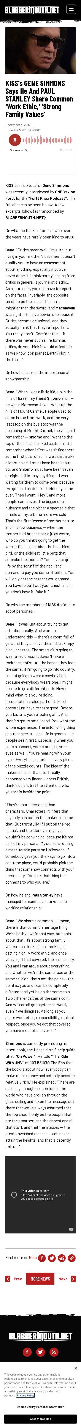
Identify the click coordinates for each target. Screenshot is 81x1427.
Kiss (33, 1257)
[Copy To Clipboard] (72, 1258)
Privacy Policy (25, 1395)
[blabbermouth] (32, 12)
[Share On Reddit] (62, 1258)
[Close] (76, 1368)
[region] (40, 1394)
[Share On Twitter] (52, 1258)
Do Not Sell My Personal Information (40, 1407)
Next (63, 1278)
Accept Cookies (40, 1419)
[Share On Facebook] (42, 1258)
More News (40, 1278)
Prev (18, 1278)
